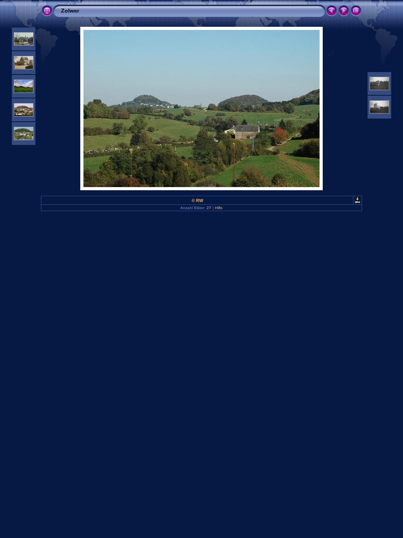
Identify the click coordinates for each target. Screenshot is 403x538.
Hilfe (219, 208)
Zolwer (70, 10)
